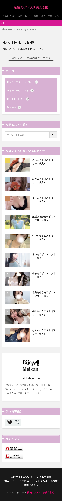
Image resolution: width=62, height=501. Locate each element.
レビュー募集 (31, 16)
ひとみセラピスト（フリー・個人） (43, 180)
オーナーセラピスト (21, 90)
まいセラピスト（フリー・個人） (43, 256)
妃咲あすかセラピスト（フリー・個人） (43, 218)
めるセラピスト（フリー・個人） (43, 275)
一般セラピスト (19, 99)
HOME (8, 29)
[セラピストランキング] (14, 450)
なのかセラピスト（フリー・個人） (43, 332)
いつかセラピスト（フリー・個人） (43, 237)
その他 (14, 107)
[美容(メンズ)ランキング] (14, 458)
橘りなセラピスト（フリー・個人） (43, 313)
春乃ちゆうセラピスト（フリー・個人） (43, 294)
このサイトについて (12, 16)
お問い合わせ (31, 484)
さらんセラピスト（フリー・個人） (43, 161)
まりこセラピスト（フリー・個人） (43, 199)
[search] (53, 134)
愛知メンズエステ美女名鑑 (40, 492)
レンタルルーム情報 (46, 480)
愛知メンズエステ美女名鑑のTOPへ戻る (31, 57)
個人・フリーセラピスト (23, 82)
